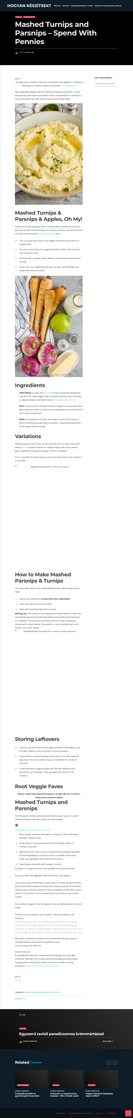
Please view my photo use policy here (42, 966)
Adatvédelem (111, 1113)
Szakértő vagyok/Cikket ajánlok (108, 6)
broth (25, 447)
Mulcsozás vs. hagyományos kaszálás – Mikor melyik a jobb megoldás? (64, 1095)
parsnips (47, 393)
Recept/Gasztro (29, 17)
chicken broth (68, 400)
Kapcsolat (99, 1113)
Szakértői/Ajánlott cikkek (82, 6)
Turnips (56, 992)
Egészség (92, 1085)
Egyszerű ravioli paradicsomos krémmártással (61, 1034)
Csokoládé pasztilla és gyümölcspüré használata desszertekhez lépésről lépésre (29, 1095)
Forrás (18, 980)
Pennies (43, 992)
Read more (107, 1041)
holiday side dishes (46, 233)
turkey (56, 400)
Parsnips (35, 992)
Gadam (22, 52)
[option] (31, 1084)
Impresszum (61, 1113)
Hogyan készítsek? (29, 5)
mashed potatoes (67, 85)
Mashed (27, 992)
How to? (18, 17)
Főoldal (57, 6)
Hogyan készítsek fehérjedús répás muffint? (99, 1094)
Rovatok (65, 6)
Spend (49, 992)
